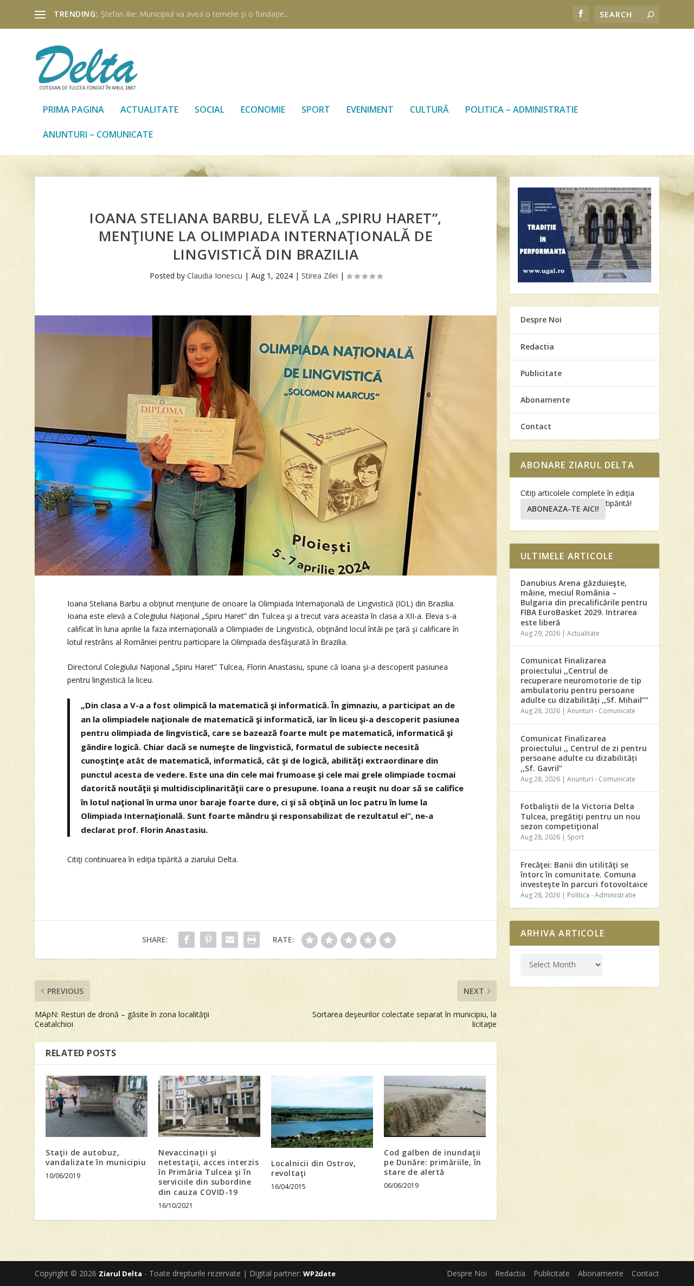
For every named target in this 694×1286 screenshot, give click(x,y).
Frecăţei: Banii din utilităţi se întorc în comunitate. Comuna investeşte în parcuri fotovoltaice (583, 874)
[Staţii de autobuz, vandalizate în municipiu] (96, 1106)
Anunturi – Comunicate (98, 135)
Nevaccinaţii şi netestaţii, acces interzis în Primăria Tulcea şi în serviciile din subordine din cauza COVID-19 (208, 1172)
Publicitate (541, 373)
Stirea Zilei (319, 275)
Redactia (537, 346)
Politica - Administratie (601, 895)
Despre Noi (541, 319)
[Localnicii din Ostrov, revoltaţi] (322, 1112)
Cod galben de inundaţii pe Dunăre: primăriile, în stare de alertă (432, 1162)
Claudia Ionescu (214, 275)
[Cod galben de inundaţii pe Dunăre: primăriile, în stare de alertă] (435, 1106)
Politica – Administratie (521, 110)
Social (209, 110)
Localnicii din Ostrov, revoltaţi (313, 1168)
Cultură (429, 110)
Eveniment (370, 110)
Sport (315, 110)
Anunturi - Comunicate (601, 710)
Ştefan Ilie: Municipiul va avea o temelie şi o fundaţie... (195, 14)
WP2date (319, 1273)
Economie (263, 110)
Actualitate (149, 110)
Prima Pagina (73, 110)
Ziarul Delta (120, 1273)
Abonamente (545, 400)
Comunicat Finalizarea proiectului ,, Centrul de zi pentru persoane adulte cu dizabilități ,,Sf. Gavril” (583, 753)
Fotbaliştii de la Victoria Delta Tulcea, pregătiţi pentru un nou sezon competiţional (580, 816)
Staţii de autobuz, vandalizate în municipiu (96, 1157)
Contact (535, 426)
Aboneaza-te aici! (563, 508)
